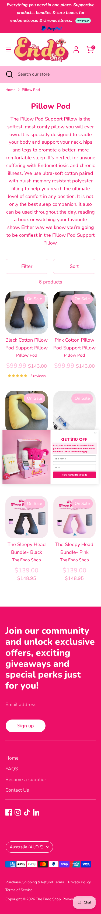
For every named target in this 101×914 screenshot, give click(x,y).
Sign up (25, 725)
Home (10, 89)
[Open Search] (9, 74)
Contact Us (17, 790)
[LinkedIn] (36, 812)
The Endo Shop (48, 899)
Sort (74, 266)
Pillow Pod (31, 89)
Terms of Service (18, 889)
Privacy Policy (79, 882)
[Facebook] (8, 812)
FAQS (11, 769)
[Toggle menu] (7, 49)
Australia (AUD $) (27, 847)
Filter (26, 266)
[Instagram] (18, 812)
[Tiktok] (27, 812)
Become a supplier (25, 779)
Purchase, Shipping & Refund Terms (34, 882)
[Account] (76, 48)
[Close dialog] (95, 433)
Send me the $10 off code (74, 475)
